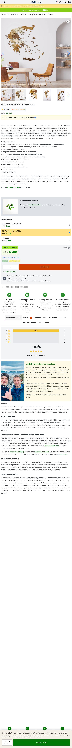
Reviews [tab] (27, 318)
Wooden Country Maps (29, 14)
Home (3, 14)
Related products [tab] (29, 322)
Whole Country (13, 187)
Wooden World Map (17, 452)
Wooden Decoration (41, 452)
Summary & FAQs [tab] (40, 318)
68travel (9, 113)
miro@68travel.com (52, 446)
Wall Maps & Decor (13, 14)
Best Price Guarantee (12, 257)
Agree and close (41, 742)
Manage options (7, 742)
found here (63, 454)
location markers (35, 205)
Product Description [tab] (13, 318)
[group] (36, 53)
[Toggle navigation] (2, 2)
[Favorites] (65, 2)
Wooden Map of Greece (46, 14)
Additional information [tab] (57, 318)
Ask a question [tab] (43, 322)
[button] (69, 53)
